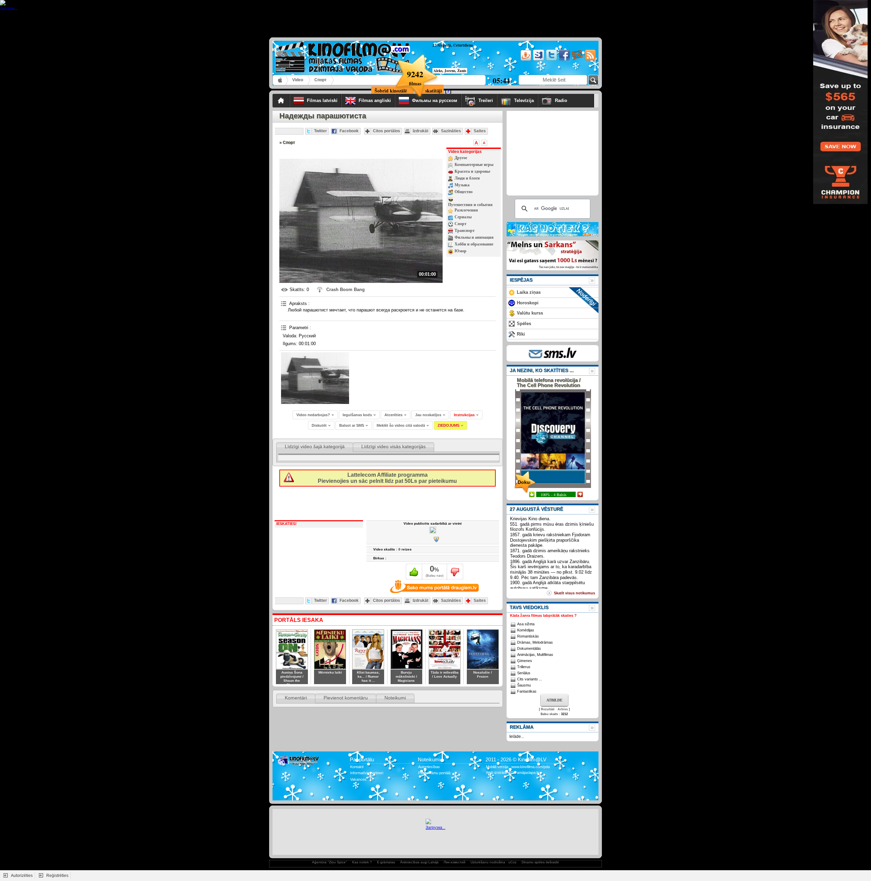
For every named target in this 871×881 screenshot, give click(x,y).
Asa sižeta (526, 624)
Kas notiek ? (362, 862)
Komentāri (296, 697)
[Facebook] (564, 59)
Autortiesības (429, 767)
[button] (466, 414)
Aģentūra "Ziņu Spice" (329, 862)
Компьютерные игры (474, 164)
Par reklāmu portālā (434, 773)
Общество (464, 191)
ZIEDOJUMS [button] (448, 425)
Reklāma (521, 727)
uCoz (512, 862)
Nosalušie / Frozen (482, 674)
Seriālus (523, 673)
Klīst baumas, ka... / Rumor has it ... (368, 676)
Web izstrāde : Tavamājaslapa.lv (512, 772)
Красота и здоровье (472, 171)
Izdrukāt (420, 131)
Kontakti (356, 767)
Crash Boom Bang (345, 289)
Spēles (524, 323)
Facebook (349, 131)
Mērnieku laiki (330, 672)
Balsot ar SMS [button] (351, 425)
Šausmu (524, 685)
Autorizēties (22, 875)
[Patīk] (414, 571)
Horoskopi (528, 302)
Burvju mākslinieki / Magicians (406, 676)
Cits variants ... (529, 679)
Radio (572, 100)
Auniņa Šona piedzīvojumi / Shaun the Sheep (291, 679)
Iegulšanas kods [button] (357, 415)
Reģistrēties (57, 875)
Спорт (320, 80)
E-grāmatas (386, 862)
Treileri (485, 100)
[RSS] (590, 59)
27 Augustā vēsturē (536, 509)
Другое (461, 157)
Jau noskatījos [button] (428, 415)
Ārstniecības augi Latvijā (419, 862)
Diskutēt (319, 425)
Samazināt (484, 143)
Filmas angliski (375, 100)
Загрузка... (435, 827)
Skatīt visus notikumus (574, 593)
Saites (480, 131)
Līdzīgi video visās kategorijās (393, 446)
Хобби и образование (474, 244)
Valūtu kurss (530, 313)
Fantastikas (527, 691)
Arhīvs (563, 709)
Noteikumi (395, 697)
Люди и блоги (467, 178)
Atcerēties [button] (393, 415)
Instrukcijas (464, 415)
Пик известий (454, 862)
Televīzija (524, 100)
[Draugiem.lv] (525, 59)
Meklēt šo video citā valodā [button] (401, 425)
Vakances (358, 779)
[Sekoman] (538, 59)
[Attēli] (315, 378)
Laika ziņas (529, 292)
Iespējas (521, 280)
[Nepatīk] (455, 571)
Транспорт (465, 230)
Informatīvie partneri (366, 773)
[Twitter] (551, 59)
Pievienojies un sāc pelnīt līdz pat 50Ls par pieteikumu (387, 478)
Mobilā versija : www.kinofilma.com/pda (518, 767)
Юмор (460, 251)
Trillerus (523, 667)
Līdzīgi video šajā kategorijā (315, 446)
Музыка (462, 185)
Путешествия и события (470, 204)
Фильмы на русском (434, 100)
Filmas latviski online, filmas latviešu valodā (280, 80)
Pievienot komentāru (346, 697)
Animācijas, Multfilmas (535, 655)
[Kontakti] (577, 59)
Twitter (320, 131)
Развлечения (466, 210)
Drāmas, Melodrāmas (535, 642)
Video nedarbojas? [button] (313, 415)
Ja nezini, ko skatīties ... (542, 370)
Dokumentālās (529, 648)
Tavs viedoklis (529, 607)
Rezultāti (548, 709)
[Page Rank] (282, 793)
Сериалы (463, 217)
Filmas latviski (322, 100)
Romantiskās (528, 636)
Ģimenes (524, 661)
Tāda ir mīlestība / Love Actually (445, 674)
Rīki (521, 334)
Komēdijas (525, 630)
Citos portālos (386, 131)
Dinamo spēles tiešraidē (540, 862)
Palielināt (476, 143)
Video (297, 80)
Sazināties (451, 131)
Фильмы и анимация (474, 237)
